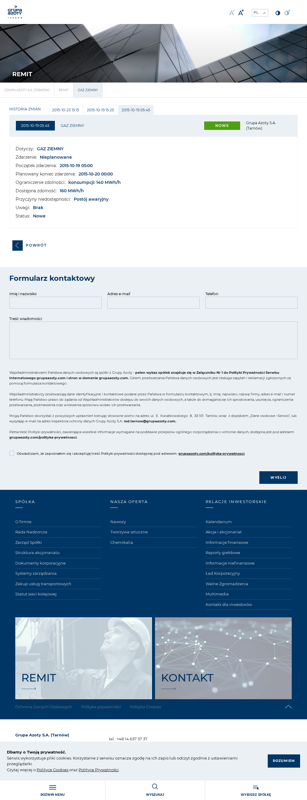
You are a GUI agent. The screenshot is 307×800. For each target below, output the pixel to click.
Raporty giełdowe (223, 552)
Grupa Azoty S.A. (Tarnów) (26, 90)
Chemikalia (121, 542)
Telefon (211, 294)
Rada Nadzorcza (31, 531)
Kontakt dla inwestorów (229, 604)
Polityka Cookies (145, 706)
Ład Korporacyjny (223, 573)
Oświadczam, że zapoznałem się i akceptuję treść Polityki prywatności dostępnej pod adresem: (131, 453)
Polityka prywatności (101, 706)
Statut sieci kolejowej (36, 594)
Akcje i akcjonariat (224, 531)
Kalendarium (219, 521)
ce (50, 769)
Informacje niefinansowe (230, 563)
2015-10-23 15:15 (65, 110)
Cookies (60, 769)
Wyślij (278, 477)
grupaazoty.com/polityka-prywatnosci (42, 437)
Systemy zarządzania (36, 573)
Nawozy (118, 521)
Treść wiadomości (25, 318)
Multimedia (217, 594)
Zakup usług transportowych (43, 583)
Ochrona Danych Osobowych (43, 706)
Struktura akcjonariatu (37, 552)
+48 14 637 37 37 (132, 738)
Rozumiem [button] (284, 761)
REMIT (64, 90)
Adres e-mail (118, 294)
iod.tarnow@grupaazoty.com (149, 421)
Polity (42, 769)
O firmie (23, 521)
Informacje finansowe (227, 542)
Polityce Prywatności (99, 769)
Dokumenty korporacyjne (40, 563)
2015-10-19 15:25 (100, 110)
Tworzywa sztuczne (129, 531)
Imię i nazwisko (23, 294)
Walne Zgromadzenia (227, 583)
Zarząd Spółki (28, 542)
